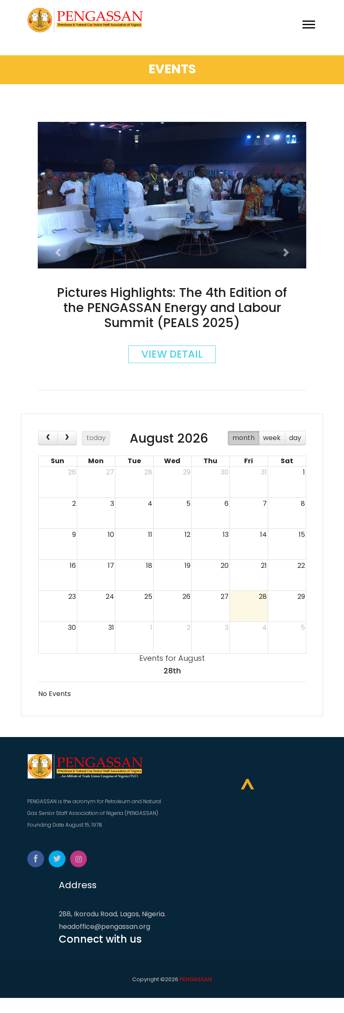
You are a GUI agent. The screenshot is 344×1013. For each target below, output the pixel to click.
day (295, 438)
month (243, 438)
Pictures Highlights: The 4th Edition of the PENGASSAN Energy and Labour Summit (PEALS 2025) (172, 308)
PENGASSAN (196, 979)
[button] (308, 22)
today (96, 438)
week (272, 438)
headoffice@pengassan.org (104, 926)
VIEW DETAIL (172, 354)
